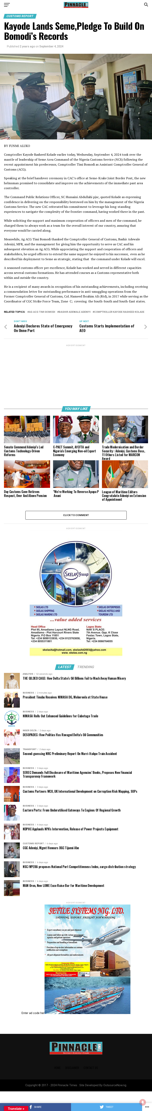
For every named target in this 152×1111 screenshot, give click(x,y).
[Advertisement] (76, 375)
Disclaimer (72, 1068)
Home (57, 1068)
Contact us (91, 1068)
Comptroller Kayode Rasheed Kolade (119, 312)
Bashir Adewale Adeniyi (75, 312)
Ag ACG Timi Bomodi (42, 312)
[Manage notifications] (143, 1102)
